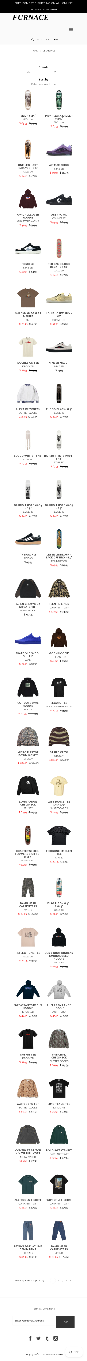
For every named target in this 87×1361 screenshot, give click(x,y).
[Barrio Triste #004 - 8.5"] (28, 498)
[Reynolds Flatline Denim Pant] (28, 1239)
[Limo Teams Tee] (59, 1097)
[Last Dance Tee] (59, 795)
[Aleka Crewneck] (28, 402)
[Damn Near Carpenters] (28, 896)
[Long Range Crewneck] (28, 795)
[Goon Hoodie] (59, 646)
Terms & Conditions (44, 1308)
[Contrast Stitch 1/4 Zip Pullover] (28, 1143)
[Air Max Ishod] (59, 158)
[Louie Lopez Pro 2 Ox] (59, 306)
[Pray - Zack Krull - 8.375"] (59, 109)
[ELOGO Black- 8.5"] (59, 402)
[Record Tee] (59, 696)
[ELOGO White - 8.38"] (28, 449)
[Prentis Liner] (59, 597)
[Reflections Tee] (28, 946)
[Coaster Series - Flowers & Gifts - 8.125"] (28, 844)
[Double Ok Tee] (28, 356)
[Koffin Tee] (28, 1047)
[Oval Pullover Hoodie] (28, 207)
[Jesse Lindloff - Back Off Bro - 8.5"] (59, 547)
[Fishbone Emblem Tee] (59, 844)
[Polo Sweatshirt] (59, 1143)
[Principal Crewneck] (59, 1047)
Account (43, 39)
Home (35, 51)
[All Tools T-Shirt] (28, 1193)
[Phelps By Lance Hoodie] (59, 998)
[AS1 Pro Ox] (59, 207)
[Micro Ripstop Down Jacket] (28, 745)
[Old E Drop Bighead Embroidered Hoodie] (59, 946)
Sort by (43, 79)
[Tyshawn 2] (28, 547)
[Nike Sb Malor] (59, 356)
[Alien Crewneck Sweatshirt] (28, 597)
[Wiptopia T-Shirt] (59, 1193)
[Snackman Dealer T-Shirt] (28, 306)
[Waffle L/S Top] (28, 1097)
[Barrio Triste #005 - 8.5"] (59, 498)
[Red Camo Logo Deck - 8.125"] (59, 257)
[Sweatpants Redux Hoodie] (28, 998)
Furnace (30, 17)
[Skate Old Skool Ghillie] (28, 646)
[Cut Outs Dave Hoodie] (28, 696)
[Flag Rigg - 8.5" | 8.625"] (59, 896)
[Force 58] (28, 257)
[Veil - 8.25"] (28, 109)
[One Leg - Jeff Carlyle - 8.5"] (28, 158)
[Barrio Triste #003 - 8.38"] (59, 449)
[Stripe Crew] (59, 745)
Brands (43, 67)
